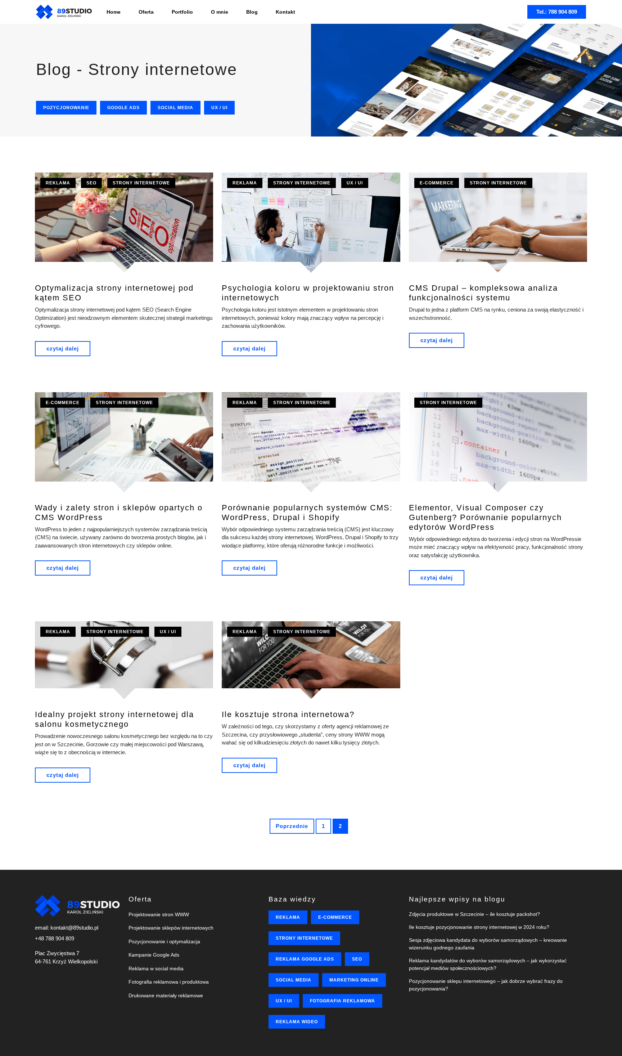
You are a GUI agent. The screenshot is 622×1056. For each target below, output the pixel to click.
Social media (175, 107)
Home (114, 12)
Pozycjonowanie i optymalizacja (164, 941)
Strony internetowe (141, 182)
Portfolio (182, 12)
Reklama (58, 182)
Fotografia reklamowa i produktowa (169, 982)
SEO (91, 182)
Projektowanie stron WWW (159, 914)
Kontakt (285, 12)
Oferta (146, 12)
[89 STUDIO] (64, 12)
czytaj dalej (62, 348)
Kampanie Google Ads (154, 955)
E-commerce (437, 182)
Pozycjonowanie (66, 107)
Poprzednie (292, 826)
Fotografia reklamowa (342, 1000)
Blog (252, 12)
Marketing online (354, 980)
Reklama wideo (297, 1021)
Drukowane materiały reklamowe (166, 995)
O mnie (219, 12)
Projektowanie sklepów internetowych (171, 928)
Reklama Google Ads (305, 959)
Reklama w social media (156, 968)
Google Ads (123, 107)
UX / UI (219, 107)
